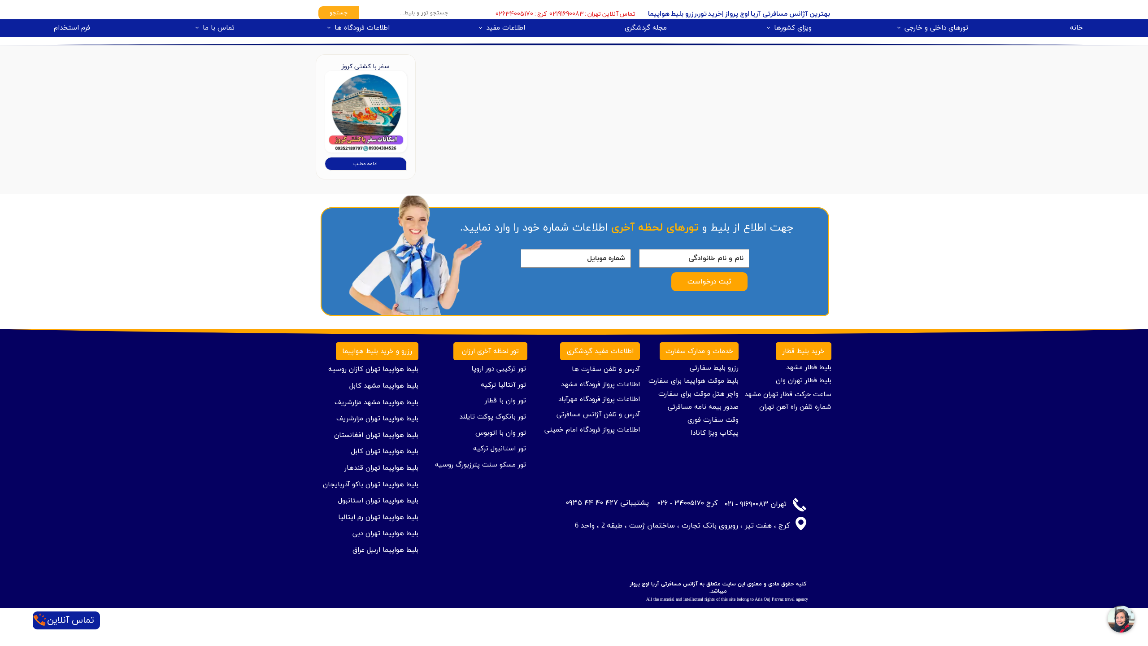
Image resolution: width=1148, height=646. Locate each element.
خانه (1076, 28)
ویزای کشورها (793, 28)
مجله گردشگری (646, 28)
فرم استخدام (72, 28)
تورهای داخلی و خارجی (936, 28)
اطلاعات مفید (505, 28)
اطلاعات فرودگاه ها (362, 28)
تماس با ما (219, 28)
